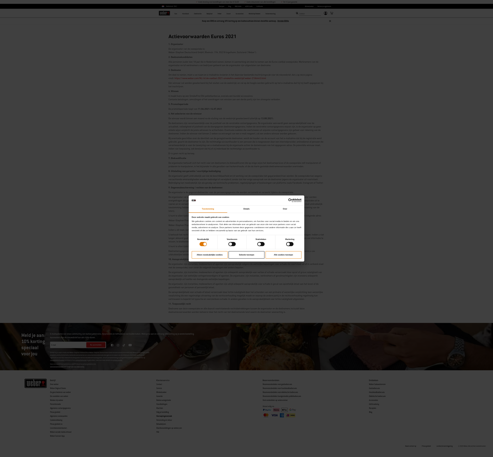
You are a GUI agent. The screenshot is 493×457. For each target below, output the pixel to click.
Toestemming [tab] (208, 209)
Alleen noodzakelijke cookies (210, 255)
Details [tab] (246, 209)
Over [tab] (285, 209)
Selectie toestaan (246, 255)
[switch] (232, 244)
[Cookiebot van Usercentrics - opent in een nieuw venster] (290, 200)
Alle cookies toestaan (283, 255)
